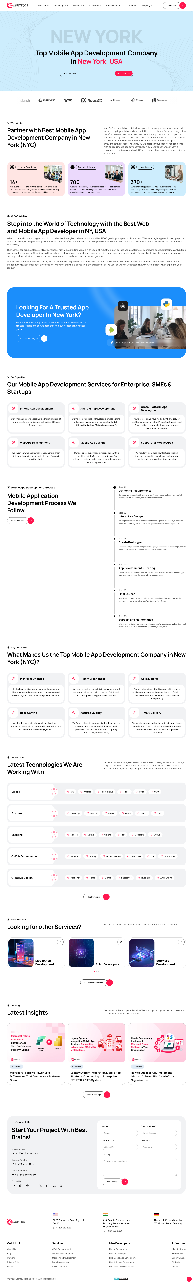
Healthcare (177, 1253)
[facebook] (34, 1185)
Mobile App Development (64, 1257)
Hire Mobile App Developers (122, 1257)
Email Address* (148, 1126)
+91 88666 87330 (25, 1174)
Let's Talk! (122, 73)
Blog (9, 1253)
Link (36, 953)
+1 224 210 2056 (24, 1164)
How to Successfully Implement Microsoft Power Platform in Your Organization (157, 1053)
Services (42, 5)
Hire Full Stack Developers (121, 1266)
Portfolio (132, 5)
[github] (47, 1185)
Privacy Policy (13, 1262)
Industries (94, 5)
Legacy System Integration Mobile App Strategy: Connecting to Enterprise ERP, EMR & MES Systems (96, 1053)
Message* (107, 1154)
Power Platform (59, 1266)
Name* (105, 1126)
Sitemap (11, 1266)
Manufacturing (179, 1249)
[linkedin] (14, 1185)
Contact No (108, 1140)
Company (146, 1140)
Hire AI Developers (118, 1249)
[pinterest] (27, 1185)
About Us (11, 1249)
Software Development (63, 1253)
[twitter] (40, 1185)
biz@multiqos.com (26, 1153)
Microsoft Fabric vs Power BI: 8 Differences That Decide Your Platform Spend (36, 1053)
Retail (175, 1266)
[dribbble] (61, 1185)
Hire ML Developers (118, 1253)
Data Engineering (60, 1262)
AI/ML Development (61, 1249)
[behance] (54, 1185)
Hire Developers (113, 5)
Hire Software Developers (121, 1262)
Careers (11, 1257)
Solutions (77, 5)
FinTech (176, 1262)
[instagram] (20, 1185)
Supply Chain (178, 1257)
